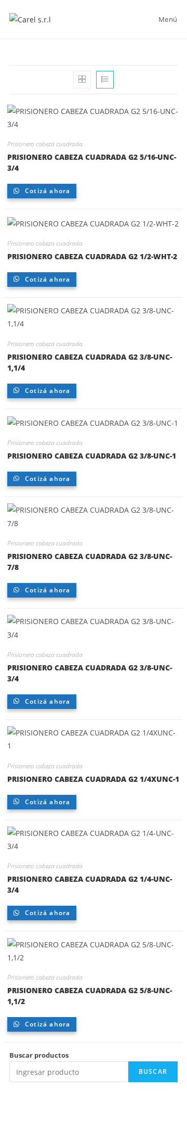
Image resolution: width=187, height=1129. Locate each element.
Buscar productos (39, 1055)
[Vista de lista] (105, 79)
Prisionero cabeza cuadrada (45, 143)
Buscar (153, 1071)
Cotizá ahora (47, 190)
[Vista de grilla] (82, 79)
